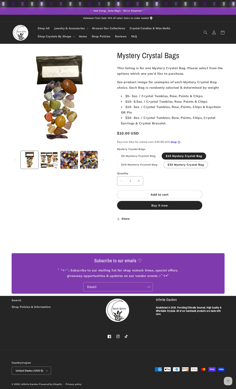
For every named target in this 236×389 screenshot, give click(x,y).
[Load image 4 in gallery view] (89, 160)
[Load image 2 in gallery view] (49, 160)
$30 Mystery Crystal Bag (186, 164)
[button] (71, 28)
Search (16, 300)
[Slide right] (103, 160)
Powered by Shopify (50, 384)
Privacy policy (73, 384)
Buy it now (159, 205)
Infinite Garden (29, 384)
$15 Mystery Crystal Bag (141, 165)
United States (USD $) (30, 370)
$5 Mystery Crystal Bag (140, 157)
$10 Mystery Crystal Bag (184, 156)
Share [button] (126, 218)
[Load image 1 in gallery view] (30, 160)
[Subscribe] (148, 286)
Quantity (122, 173)
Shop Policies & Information (31, 307)
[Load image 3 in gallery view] (69, 160)
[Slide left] (16, 160)
